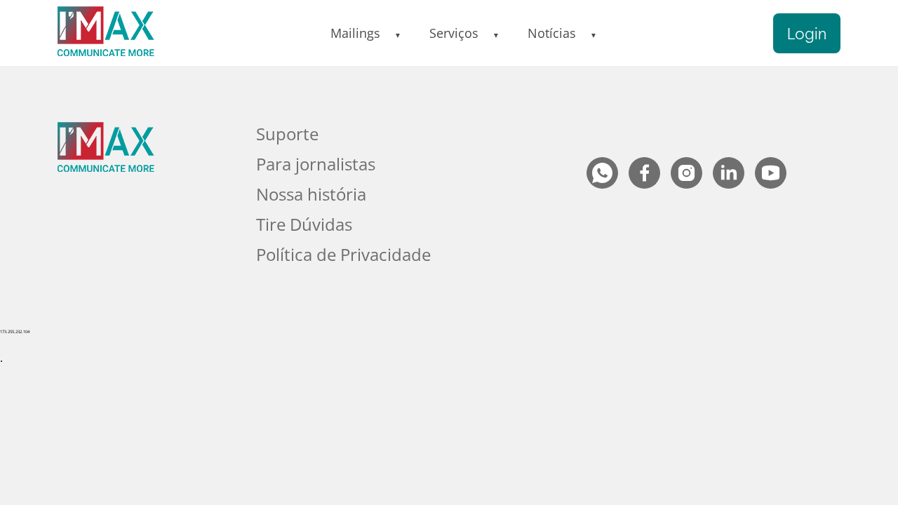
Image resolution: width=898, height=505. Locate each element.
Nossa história (311, 194)
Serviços (453, 33)
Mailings (355, 33)
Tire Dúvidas (304, 224)
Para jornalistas (315, 163)
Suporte (287, 133)
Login (806, 33)
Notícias (552, 33)
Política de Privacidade (343, 254)
